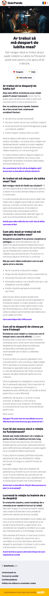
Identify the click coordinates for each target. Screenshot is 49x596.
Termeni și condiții (10, 576)
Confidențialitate (9, 580)
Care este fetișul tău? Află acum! (17, 319)
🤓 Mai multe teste (24, 78)
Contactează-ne (9, 572)
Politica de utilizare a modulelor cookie (19, 583)
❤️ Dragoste (18, 72)
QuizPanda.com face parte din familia (20, 592)
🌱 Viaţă (31, 72)
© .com (9, 566)
